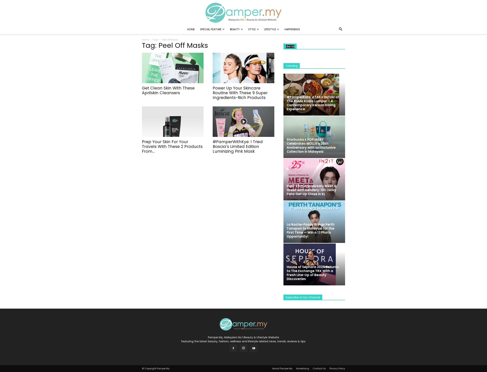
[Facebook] (233, 348)
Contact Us (319, 368)
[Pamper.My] (243, 13)
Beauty (235, 29)
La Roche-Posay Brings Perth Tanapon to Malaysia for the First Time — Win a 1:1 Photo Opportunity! (310, 230)
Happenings (292, 29)
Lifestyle (270, 29)
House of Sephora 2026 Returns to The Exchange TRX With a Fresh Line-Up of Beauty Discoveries (313, 273)
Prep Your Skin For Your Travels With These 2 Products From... (172, 146)
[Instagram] (243, 348)
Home (191, 29)
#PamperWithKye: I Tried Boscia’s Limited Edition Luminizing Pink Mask (238, 146)
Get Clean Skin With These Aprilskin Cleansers (168, 90)
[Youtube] (254, 348)
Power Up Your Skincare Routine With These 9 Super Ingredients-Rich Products (240, 92)
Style (252, 29)
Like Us (290, 46)
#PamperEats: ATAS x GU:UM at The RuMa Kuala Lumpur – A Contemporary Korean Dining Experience (313, 103)
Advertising (302, 368)
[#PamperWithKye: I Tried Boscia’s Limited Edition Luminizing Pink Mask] (243, 121)
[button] (340, 29)
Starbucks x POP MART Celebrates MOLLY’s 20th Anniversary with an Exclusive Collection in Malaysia (311, 145)
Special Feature (210, 29)
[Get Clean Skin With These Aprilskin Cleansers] (173, 68)
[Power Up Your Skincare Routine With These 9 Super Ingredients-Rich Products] (243, 68)
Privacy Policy (337, 368)
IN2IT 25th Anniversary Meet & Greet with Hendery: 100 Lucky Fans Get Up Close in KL (312, 190)
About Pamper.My (282, 368)
